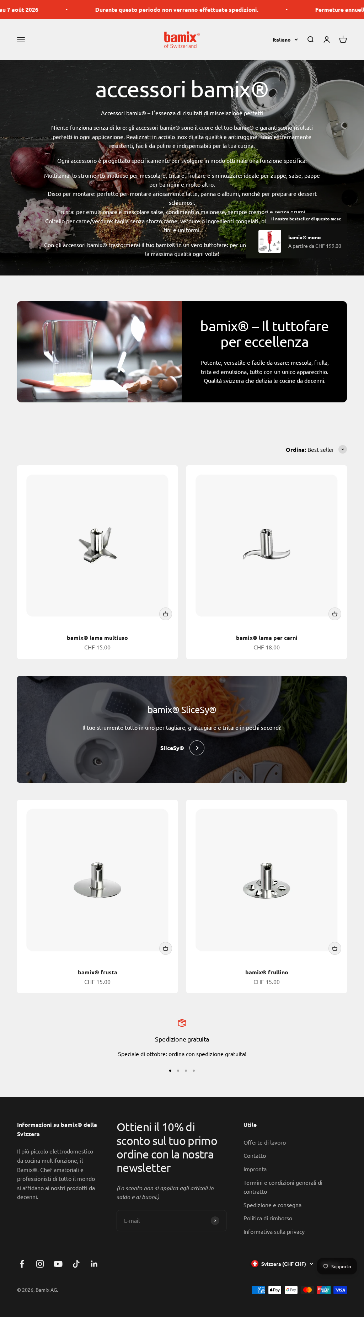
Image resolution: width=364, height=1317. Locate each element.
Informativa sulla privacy (274, 1231)
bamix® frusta (97, 972)
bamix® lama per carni (267, 637)
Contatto (254, 1155)
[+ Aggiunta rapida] (165, 613)
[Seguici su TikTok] (76, 1264)
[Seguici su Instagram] (40, 1264)
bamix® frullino (266, 972)
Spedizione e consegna (272, 1204)
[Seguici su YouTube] (58, 1264)
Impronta (255, 1168)
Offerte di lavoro (264, 1142)
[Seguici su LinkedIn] (94, 1264)
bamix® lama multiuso (97, 637)
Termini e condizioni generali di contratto (282, 1187)
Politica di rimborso (267, 1217)
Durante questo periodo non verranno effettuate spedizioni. (105, 9)
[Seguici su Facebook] (22, 1264)
